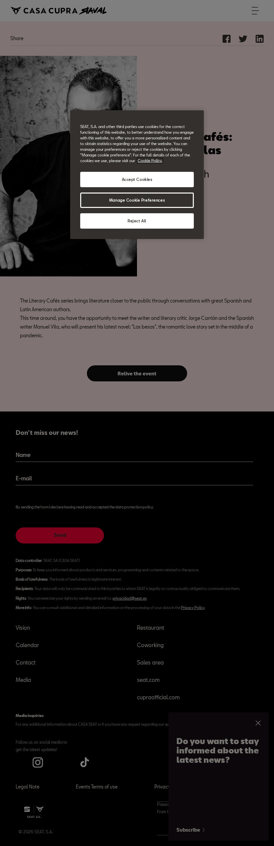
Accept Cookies (137, 179)
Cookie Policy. (150, 160)
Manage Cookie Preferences (137, 200)
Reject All (137, 221)
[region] (137, 174)
